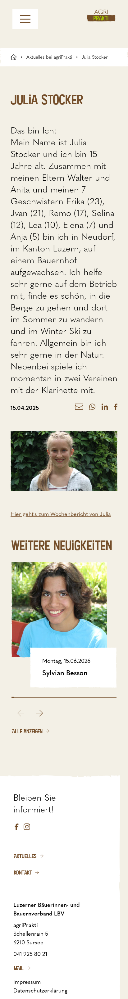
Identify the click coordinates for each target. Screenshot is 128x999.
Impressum (27, 982)
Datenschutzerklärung (40, 990)
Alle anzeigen (27, 731)
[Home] (101, 15)
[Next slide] (39, 713)
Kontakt (23, 872)
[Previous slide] (20, 713)
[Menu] (25, 19)
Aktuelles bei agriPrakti (49, 57)
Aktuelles (25, 855)
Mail (19, 968)
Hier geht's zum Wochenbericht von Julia (61, 514)
